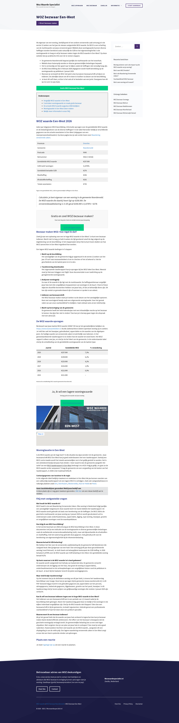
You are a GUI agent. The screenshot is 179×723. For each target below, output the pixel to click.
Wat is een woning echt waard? (124, 82)
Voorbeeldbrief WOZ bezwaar (123, 79)
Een (56, 483)
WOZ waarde (40, 704)
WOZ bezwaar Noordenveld (55, 704)
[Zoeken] (137, 46)
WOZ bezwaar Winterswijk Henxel (125, 113)
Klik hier (78, 491)
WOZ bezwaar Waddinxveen (123, 106)
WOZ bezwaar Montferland (122, 110)
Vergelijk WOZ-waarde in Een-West (57, 100)
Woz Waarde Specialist (48, 4)
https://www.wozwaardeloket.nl (48, 329)
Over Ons (42, 689)
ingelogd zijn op (49, 645)
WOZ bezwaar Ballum (121, 103)
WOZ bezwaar (92, 5)
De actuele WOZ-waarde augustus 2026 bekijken (61, 106)
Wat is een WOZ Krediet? (122, 70)
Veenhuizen (62, 483)
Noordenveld (88, 148)
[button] (72, 88)
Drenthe (86, 143)
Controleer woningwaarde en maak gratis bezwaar (63, 103)
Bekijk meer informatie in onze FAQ (57, 111)
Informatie (115, 5)
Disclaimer (139, 704)
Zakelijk (104, 5)
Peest (94, 483)
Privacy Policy (128, 704)
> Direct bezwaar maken (47, 23)
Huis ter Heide (84, 483)
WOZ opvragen (77, 5)
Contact (55, 689)
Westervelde (73, 483)
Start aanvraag (134, 5)
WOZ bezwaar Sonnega (121, 100)
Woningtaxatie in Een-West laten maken (59, 108)
